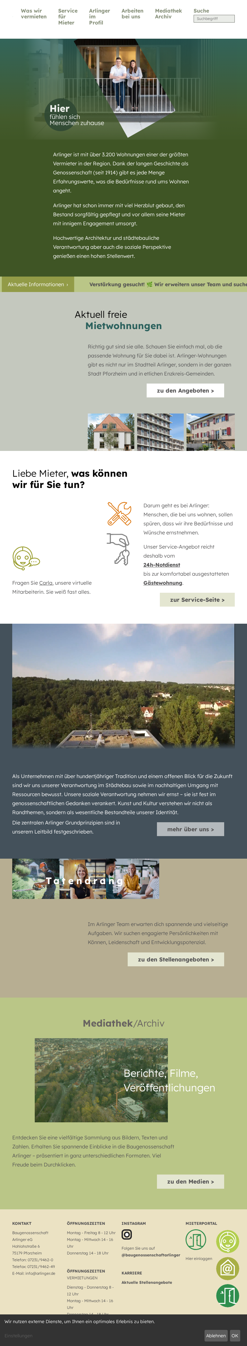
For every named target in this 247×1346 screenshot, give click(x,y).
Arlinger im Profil (99, 16)
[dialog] (123, 1330)
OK (235, 1336)
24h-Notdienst (161, 564)
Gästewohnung (162, 583)
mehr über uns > (190, 829)
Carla (45, 583)
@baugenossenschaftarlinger (151, 1255)
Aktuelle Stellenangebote (147, 1282)
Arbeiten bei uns (132, 14)
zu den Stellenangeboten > (176, 959)
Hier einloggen (199, 1258)
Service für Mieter (68, 16)
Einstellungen (18, 1336)
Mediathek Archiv (168, 14)
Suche (201, 11)
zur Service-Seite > (197, 599)
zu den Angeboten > (185, 390)
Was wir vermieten (34, 14)
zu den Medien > (190, 1181)
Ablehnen (216, 1336)
